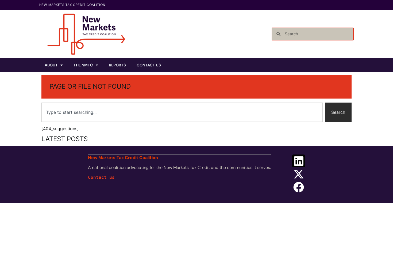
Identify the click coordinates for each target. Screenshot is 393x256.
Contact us (101, 177)
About (51, 65)
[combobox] (182, 112)
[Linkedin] (298, 161)
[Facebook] (298, 187)
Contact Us (149, 65)
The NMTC (83, 65)
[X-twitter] (298, 174)
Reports (117, 65)
